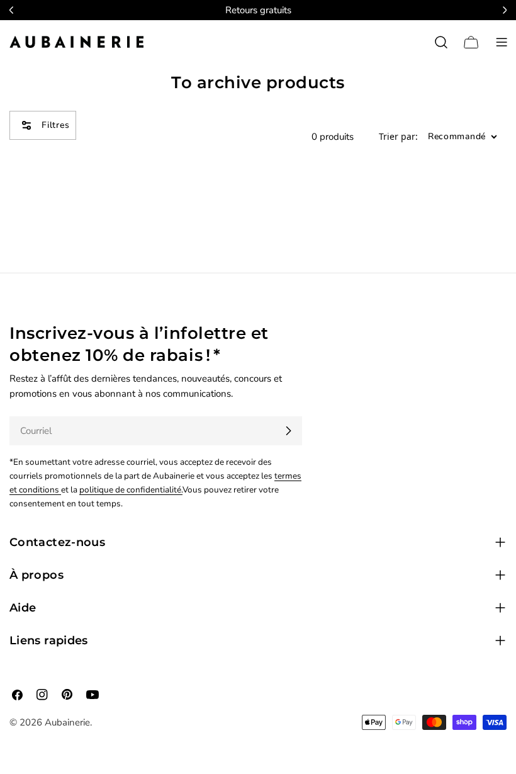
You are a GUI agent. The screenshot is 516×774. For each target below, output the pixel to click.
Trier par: (398, 137)
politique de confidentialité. (130, 490)
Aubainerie (67, 722)
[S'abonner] (288, 430)
